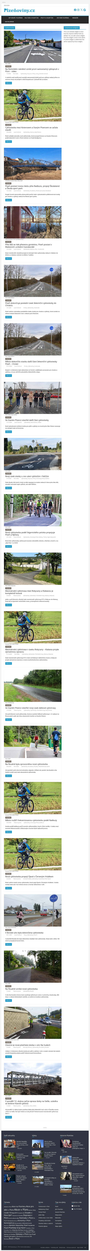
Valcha (34, 1106)
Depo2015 (14, 1213)
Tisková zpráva (17, 595)
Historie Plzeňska (63, 18)
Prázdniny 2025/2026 (44, 1220)
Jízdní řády (41, 1215)
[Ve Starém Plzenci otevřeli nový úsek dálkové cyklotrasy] (33, 671)
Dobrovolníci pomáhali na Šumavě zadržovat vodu (22, 1155)
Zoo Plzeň (32, 1234)
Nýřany (41, 537)
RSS (85, 1247)
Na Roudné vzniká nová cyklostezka (21, 988)
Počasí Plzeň (42, 1212)
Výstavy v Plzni (22, 1234)
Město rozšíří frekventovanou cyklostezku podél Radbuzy (31, 820)
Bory (25, 935)
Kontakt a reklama (45, 1247)
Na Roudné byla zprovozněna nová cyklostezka (26, 764)
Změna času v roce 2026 (45, 1218)
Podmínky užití (54, 1247)
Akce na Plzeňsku (19, 1206)
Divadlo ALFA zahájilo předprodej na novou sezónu (21, 1166)
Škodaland (48, 190)
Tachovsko (58, 1223)
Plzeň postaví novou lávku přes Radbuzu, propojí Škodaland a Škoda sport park (32, 187)
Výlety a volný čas (47, 18)
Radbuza (41, 822)
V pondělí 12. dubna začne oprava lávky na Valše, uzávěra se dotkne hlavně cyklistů (31, 1102)
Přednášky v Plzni (8, 1230)
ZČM (30, 1236)
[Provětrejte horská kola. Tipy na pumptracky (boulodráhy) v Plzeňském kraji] (38, 1162)
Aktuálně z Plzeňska (16, 18)
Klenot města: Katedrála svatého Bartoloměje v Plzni (50, 1143)
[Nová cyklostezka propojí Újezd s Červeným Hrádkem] (33, 839)
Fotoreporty (10, 1221)
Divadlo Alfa (21, 1213)
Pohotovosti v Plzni (43, 1206)
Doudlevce (32, 190)
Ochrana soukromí (71, 1247)
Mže (36, 249)
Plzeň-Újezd (48, 879)
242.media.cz (27, 1246)
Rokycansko (58, 1215)
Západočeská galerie (10, 1236)
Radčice (47, 478)
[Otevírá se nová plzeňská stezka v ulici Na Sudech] (33, 1008)
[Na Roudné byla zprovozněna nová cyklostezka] (33, 727)
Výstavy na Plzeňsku (9, 1234)
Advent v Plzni (7, 1206)
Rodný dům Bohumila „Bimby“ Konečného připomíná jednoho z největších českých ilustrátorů (72, 1162)
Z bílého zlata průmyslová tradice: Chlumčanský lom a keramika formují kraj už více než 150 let (78, 1190)
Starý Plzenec (38, 132)
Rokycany (52, 595)
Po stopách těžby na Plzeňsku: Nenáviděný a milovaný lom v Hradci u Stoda (50, 1181)
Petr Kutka (15, 73)
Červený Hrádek (27, 879)
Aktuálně (8, 66)
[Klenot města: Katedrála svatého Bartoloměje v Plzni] (38, 1140)
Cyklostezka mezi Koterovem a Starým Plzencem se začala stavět (31, 128)
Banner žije (76, 1206)
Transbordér (41, 249)
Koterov (32, 132)
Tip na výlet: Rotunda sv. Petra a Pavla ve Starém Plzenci (50, 1154)
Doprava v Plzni (31, 73)
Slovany (25, 1230)
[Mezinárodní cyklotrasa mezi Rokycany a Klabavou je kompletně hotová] (33, 554)
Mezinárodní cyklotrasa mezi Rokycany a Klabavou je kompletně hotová (29, 592)
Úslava (39, 422)
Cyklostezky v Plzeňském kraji (37, 595)
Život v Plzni (14, 1238)
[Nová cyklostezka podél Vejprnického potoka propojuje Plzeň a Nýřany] (33, 495)
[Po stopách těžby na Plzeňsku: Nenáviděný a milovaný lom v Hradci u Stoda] (38, 1177)
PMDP (23, 1228)
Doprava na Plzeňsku (17, 1215)
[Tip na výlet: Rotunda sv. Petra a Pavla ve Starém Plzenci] (38, 1151)
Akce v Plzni (21, 1209)
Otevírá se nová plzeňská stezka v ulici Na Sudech (27, 1045)
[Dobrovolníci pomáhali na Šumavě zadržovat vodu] (9, 1153)
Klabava (47, 595)
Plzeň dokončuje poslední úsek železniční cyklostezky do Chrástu (30, 304)
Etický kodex (62, 1247)
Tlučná (45, 537)
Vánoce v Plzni (30, 1232)
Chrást (25, 307)
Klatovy (15, 1220)
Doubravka (36, 307)
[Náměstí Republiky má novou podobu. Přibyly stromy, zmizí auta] (9, 1140)
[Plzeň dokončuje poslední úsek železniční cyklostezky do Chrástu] (33, 266)
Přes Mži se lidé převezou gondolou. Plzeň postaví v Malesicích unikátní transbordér (28, 245)
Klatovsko (58, 1218)
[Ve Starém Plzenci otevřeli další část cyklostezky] (33, 383)
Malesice (32, 249)
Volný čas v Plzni (21, 1232)
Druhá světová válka (14, 1218)
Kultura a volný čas (31, 18)
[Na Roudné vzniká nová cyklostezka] (33, 952)
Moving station (18, 1223)
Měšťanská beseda (27, 1223)
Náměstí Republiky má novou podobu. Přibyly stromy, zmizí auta (22, 1144)
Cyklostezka (24, 73)
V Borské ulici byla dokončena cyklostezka (24, 932)
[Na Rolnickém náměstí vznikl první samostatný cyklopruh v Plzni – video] (33, 32)
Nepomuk (6, 1225)
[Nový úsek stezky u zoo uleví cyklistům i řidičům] (33, 439)
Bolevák (25, 1047)
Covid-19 (7, 1213)
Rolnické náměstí (43, 73)
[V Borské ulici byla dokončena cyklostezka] (33, 895)
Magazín (75, 18)
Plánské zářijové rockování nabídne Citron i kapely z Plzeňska (21, 1178)
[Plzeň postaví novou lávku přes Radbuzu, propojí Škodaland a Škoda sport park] (33, 149)
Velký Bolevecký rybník (44, 766)
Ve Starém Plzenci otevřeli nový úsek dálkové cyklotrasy (30, 708)
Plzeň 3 (35, 935)
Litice (31, 1106)
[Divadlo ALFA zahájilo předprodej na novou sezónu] (9, 1164)
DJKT (10, 1215)
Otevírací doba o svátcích (45, 1223)
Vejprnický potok (51, 537)
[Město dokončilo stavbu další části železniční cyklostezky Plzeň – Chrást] (33, 324)
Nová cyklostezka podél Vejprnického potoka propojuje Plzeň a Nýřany (30, 533)
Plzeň (6, 1228)
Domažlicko (58, 1220)
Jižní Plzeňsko (59, 1209)
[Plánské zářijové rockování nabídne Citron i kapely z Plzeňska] (9, 1175)
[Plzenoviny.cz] (6, 18)
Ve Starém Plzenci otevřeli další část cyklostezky (27, 420)
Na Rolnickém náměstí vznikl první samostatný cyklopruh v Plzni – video (32, 70)
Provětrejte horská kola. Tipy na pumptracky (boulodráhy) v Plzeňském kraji (49, 1167)
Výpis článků (80, 1247)
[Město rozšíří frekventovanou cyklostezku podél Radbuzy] (33, 783)
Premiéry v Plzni (30, 1228)
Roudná (36, 766)
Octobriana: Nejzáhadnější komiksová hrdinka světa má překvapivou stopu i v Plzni (73, 1146)
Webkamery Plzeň (43, 1209)
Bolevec (30, 1047)
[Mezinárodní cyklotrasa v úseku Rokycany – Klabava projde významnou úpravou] (33, 612)
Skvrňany (20, 1230)
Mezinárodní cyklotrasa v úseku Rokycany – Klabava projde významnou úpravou (32, 650)
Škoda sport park (40, 190)
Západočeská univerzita (22, 1236)
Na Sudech (30, 766)
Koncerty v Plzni (24, 1220)
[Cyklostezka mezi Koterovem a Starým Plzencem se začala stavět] (33, 90)
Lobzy (37, 73)
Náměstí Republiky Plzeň (18, 1225)
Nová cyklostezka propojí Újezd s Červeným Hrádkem (29, 876)
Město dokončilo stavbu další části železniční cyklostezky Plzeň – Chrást (31, 362)
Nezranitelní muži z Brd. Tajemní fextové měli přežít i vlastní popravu (78, 1176)
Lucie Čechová (17, 132)
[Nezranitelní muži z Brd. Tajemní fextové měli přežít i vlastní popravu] (66, 1173)
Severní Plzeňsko (60, 1212)
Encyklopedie (9, 22)
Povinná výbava (42, 1226)
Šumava (6, 1239)
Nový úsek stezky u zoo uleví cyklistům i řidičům (27, 476)
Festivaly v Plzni (26, 1218)
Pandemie (31, 1225)
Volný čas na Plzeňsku (12, 1232)
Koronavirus (9, 1223)
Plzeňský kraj (14, 1227)
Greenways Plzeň (40, 478)
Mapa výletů (58, 1226)
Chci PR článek (77, 1209)
